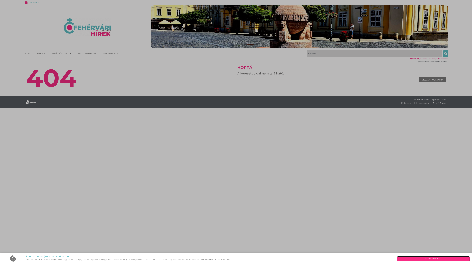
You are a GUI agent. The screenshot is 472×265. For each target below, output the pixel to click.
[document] (236, 132)
